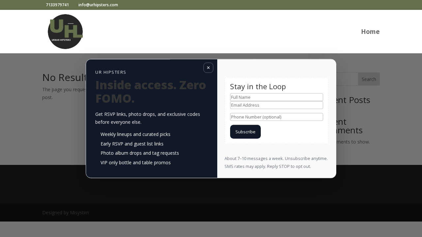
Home (370, 32)
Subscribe (245, 132)
